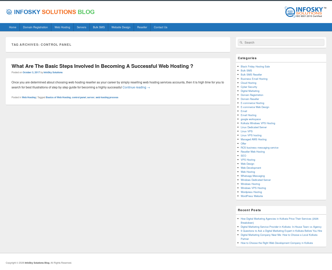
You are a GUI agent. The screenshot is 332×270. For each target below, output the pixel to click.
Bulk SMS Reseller (251, 74)
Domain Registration (35, 27)
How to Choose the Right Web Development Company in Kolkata (277, 243)
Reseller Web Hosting (253, 151)
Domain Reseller (250, 99)
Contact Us (160, 27)
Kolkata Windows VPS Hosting (258, 123)
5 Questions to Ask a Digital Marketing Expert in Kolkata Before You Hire (281, 231)
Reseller (142, 27)
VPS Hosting (248, 159)
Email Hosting (248, 115)
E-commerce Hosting (252, 103)
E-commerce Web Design (255, 107)
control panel (79, 97)
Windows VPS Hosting (253, 188)
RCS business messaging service (259, 147)
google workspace (251, 119)
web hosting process (107, 97)
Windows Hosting (250, 184)
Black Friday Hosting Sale (255, 66)
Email (244, 111)
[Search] (241, 42)
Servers (81, 27)
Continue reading (136, 87)
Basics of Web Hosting (58, 97)
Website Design (120, 27)
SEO (243, 155)
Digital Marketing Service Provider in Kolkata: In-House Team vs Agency (281, 226)
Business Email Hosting (254, 79)
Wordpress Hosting (251, 192)
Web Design (247, 163)
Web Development (251, 167)
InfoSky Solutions (53, 72)
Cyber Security (249, 87)
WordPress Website (252, 196)
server (91, 97)
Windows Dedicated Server (256, 180)
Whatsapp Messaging (253, 176)
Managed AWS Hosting (253, 139)
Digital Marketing (250, 91)
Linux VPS (247, 131)
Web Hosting (62, 27)
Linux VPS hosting (251, 135)
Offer (243, 143)
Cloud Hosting (248, 83)
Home (12, 27)
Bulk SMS (99, 27)
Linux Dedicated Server (254, 127)
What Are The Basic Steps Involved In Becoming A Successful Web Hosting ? (102, 65)
